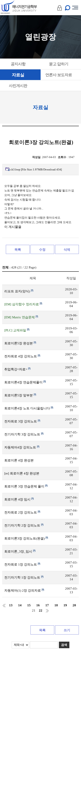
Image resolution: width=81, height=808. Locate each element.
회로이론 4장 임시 (17, 499)
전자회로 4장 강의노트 (21, 356)
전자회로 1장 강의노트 (21, 564)
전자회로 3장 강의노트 (21, 421)
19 (65, 605)
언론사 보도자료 (58, 75)
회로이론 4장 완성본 (19, 460)
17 (47, 605)
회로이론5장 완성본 (19, 343)
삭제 (67, 249)
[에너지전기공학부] (26, 7)
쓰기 (67, 630)
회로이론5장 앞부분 (19, 395)
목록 (17, 249)
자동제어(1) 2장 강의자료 (23, 590)
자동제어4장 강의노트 (20, 447)
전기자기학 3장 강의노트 (22, 434)
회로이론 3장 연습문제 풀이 (24, 486)
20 (74, 605)
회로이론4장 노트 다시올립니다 (27, 408)
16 (38, 605)
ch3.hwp (36, 169)
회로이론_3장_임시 (18, 551)
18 (56, 605)
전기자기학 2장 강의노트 (22, 525)
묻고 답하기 (58, 64)
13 (11, 605)
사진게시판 (18, 85)
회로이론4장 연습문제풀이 (23, 382)
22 (40, 610)
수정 (42, 249)
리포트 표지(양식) (17, 291)
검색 (64, 644)
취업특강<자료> (16, 369)
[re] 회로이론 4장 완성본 (21, 473)
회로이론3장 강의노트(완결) (25, 538)
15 (29, 605)
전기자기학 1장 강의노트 (22, 577)
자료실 (18, 74)
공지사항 (18, 64)
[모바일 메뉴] (75, 7)
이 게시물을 (12, 227)
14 (20, 605)
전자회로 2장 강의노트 (21, 512)
